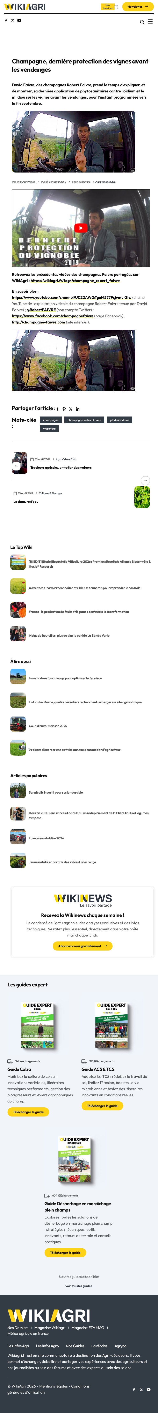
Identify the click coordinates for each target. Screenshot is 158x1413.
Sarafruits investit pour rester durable (56, 792)
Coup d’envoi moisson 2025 (48, 726)
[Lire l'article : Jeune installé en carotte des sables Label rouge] (18, 860)
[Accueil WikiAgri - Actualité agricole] (24, 6)
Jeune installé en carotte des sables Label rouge (62, 862)
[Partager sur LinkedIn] (77, 408)
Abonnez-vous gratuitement (80, 946)
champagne (50, 420)
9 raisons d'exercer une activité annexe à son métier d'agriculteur (74, 750)
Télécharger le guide (28, 1112)
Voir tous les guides (78, 1286)
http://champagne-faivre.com (38, 322)
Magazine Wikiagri (49, 1328)
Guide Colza (19, 1069)
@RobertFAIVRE (41, 309)
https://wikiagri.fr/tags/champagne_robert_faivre (75, 280)
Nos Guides (75, 1345)
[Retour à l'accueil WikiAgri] (79, 1315)
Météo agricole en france (28, 1333)
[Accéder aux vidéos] (116, 6)
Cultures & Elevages (50, 493)
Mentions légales (54, 1386)
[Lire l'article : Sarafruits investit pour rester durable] (18, 790)
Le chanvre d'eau (26, 501)
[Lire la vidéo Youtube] (81, 228)
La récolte (99, 1345)
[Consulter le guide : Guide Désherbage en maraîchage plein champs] (75, 1158)
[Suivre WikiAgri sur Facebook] (6, 19)
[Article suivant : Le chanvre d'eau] (142, 497)
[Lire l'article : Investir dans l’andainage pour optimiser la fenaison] (18, 676)
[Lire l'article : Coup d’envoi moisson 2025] (18, 724)
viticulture (49, 428)
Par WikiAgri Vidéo (23, 182)
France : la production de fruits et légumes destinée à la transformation (79, 612)
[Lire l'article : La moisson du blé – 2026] (18, 836)
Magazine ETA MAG (87, 1328)
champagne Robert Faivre (84, 420)
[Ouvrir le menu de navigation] (150, 21)
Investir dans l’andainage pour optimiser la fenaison (65, 678)
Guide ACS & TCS (97, 1069)
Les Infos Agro (47, 1345)
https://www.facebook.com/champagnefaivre (52, 315)
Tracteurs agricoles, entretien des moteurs (61, 467)
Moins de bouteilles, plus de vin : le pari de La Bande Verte (69, 635)
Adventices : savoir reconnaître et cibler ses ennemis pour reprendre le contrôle (85, 588)
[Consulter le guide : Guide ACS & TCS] (112, 1024)
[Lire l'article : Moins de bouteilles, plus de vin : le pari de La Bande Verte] (18, 633)
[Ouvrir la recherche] (142, 21)
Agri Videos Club (105, 182)
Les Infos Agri (18, 1345)
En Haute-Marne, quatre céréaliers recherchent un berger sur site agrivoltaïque (85, 702)
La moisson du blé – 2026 (46, 838)
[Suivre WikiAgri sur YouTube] (19, 19)
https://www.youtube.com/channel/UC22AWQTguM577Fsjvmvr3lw (71, 297)
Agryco (121, 1345)
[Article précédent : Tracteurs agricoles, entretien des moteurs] (19, 463)
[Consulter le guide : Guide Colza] (38, 1024)
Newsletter (135, 6)
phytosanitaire (119, 420)
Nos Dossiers (17, 1328)
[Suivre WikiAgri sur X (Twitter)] (13, 19)
